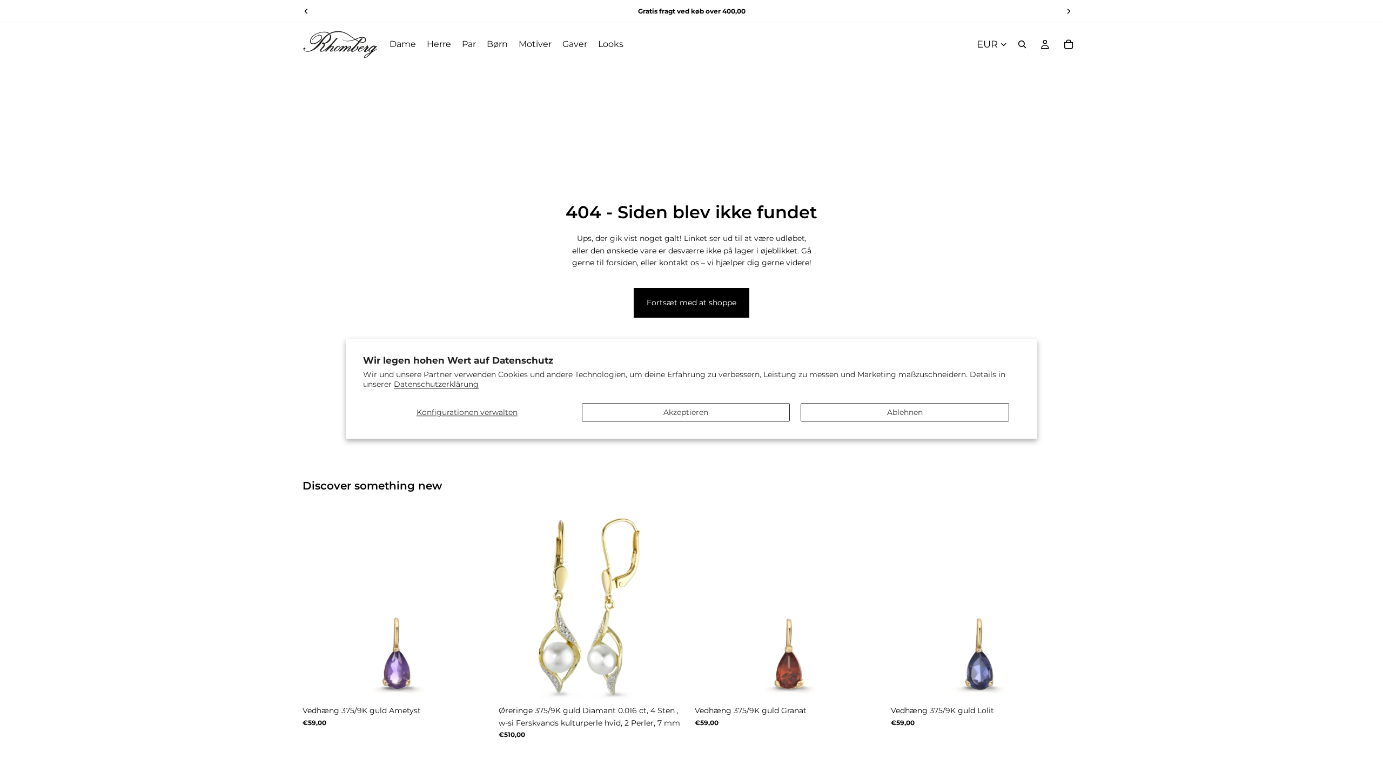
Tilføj (680, 683)
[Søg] (1022, 44)
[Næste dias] (476, 606)
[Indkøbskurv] (1068, 44)
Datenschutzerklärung (436, 385)
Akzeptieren (685, 412)
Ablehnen (905, 412)
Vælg (484, 683)
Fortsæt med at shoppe (691, 302)
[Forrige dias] (319, 606)
